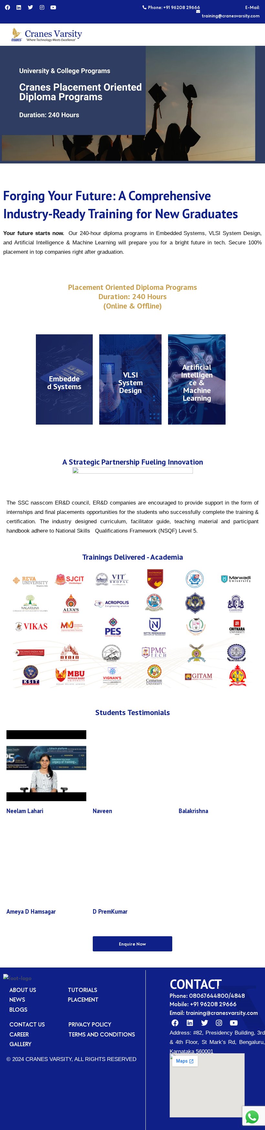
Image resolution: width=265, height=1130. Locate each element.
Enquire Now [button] (132, 944)
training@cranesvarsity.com (222, 1013)
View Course (64, 397)
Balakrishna (193, 811)
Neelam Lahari (24, 811)
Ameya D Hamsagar (31, 911)
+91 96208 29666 (213, 1004)
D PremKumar (110, 911)
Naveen (102, 811)
